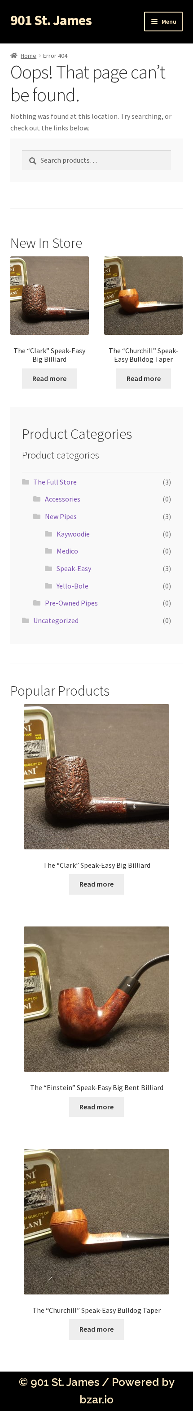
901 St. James (51, 20)
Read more (49, 378)
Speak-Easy (74, 568)
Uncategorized (56, 620)
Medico (67, 550)
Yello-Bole (72, 585)
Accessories (62, 498)
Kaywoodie (73, 533)
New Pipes (61, 516)
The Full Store (55, 481)
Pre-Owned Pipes (71, 602)
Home (28, 56)
